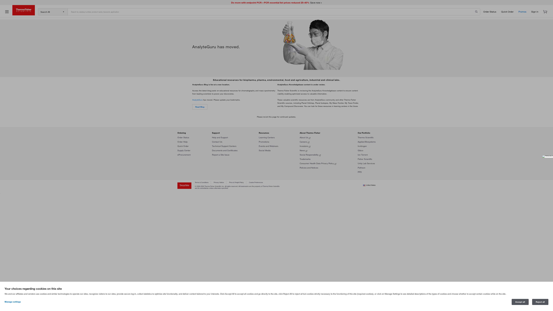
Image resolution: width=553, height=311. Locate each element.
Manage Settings (13, 301)
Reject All (540, 302)
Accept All (520, 302)
